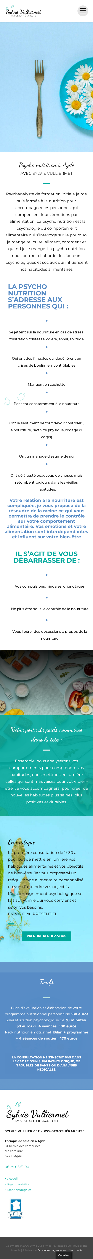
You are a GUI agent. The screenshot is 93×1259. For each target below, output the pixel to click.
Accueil (12, 1178)
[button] (46, 936)
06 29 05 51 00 (17, 1167)
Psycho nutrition (18, 1184)
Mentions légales (19, 1189)
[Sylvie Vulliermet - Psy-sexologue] (23, 10)
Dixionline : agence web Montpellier (60, 1250)
